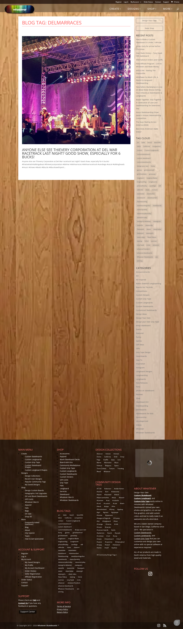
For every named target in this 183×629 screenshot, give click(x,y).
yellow (115, 548)
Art (137, 276)
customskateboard (143, 154)
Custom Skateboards (144, 306)
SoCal (147, 241)
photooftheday (142, 186)
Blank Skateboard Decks (70, 459)
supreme (109, 542)
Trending (121, 468)
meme (109, 524)
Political (99, 465)
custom (107, 503)
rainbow (100, 536)
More (167, 8)
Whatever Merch (32, 502)
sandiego (153, 186)
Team (27, 536)
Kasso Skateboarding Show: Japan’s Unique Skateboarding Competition (148, 115)
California (146, 146)
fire (114, 506)
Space (116, 465)
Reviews (139, 394)
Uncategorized (142, 421)
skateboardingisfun (143, 205)
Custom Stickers (66, 477)
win (156, 257)
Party (138, 387)
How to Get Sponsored (34, 539)
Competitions (141, 291)
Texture (112, 468)
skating (139, 241)
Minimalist (107, 463)
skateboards (157, 205)
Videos (139, 425)
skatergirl (140, 233)
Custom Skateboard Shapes (33, 466)
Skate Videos (151, 237)
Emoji (122, 457)
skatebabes (151, 194)
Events (139, 329)
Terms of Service (64, 606)
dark (122, 503)
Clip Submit (30, 533)
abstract (108, 489)
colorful (116, 500)
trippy (100, 545)
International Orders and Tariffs (149, 60)
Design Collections (32, 476)
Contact (158, 2)
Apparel (28, 505)
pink (113, 530)
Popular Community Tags (35, 482)
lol (98, 521)
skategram (157, 221)
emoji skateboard (143, 325)
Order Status (148, 2)
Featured (140, 333)
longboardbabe (152, 178)
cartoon (100, 500)
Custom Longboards (152, 150)
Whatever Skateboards (145, 257)
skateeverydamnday (144, 213)
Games (139, 341)
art (138, 142)
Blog (27, 527)
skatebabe (140, 194)
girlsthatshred (149, 170)
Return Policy (62, 612)
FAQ (34, 600)
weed (108, 545)
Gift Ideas (140, 344)
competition (156, 146)
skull (119, 539)
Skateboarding (142, 202)
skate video (141, 237)
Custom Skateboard (142, 495)
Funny (138, 337)
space (100, 542)
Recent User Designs (33, 479)
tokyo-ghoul (120, 542)
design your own (142, 166)
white (100, 548)
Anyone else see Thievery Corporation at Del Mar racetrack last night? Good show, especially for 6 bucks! (71, 153)
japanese (109, 515)
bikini (139, 146)
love (116, 521)
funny (153, 166)
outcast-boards (103, 530)
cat (108, 500)
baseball (108, 495)
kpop (113, 460)
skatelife (140, 225)
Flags (98, 460)
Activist (108, 454)
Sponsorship (141, 417)
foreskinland (102, 509)
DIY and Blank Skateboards (36, 496)
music (100, 527)
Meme (99, 463)
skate (147, 190)
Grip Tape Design (143, 352)
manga (100, 524)
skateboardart (152, 198)
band (99, 495)
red (109, 536)
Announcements (143, 272)
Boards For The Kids (144, 287)
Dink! (115, 457)
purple (118, 533)
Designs (133, 8)
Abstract (100, 454)
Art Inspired (141, 279)
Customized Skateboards (146, 310)
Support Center (27, 611)
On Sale (28, 514)
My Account (135, 2)
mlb (116, 524)
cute (115, 503)
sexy (115, 536)
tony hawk (140, 245)
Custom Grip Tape (143, 299)
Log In (126, 2)
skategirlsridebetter (144, 221)
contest (139, 150)
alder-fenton (119, 489)
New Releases (142, 383)
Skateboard (64, 494)
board (122, 498)
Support (166, 2)
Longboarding (142, 375)
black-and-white (103, 498)
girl (99, 512)
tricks (148, 245)
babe (143, 142)
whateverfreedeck (143, 249)
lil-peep (117, 518)
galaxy (121, 509)
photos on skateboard (145, 390)
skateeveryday (142, 217)
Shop (151, 8)
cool (99, 503)
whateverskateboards (144, 253)
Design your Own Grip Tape (147, 322)
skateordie (149, 225)
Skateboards (141, 409)
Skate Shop (149, 28)
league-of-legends (104, 518)
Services (63, 491)
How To (139, 360)
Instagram (140, 367)
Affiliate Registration (33, 577)
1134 (99, 489)
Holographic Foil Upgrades (36, 493)
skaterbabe (157, 229)
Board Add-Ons (66, 462)
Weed (99, 471)
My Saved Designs (32, 484)
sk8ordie (140, 190)
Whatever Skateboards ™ (48, 625)
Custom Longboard (142, 498)
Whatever (140, 429)
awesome (115, 492)
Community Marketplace (70, 465)
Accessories (65, 453)
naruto (108, 527)
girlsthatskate (142, 174)
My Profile (29, 565)
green (106, 512)
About (27, 530)
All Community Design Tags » (107, 555)
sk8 (159, 186)
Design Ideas (141, 314)
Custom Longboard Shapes (36, 470)
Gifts (138, 348)
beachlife (157, 142)
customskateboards (144, 162)
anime (100, 492)
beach (150, 142)
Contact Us (23, 603)
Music (116, 463)
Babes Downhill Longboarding (148, 283)
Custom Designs (143, 295)
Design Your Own (149, 20)
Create (114, 8)
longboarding (141, 182)
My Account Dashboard (34, 568)
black (117, 495)
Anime (99, 457)
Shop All (28, 516)
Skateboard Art (142, 402)
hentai (100, 515)
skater (149, 229)
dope (107, 506)
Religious (108, 465)
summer (154, 241)
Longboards (153, 182)
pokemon (101, 533)
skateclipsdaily (142, 209)
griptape (115, 512)
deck (99, 506)
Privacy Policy (62, 609)
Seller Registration (32, 574)
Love (119, 460)
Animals (116, 454)
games (139, 170)
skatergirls (149, 233)
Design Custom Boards (34, 490)
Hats (27, 508)
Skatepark (140, 229)
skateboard (141, 198)
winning (139, 261)
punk (110, 533)
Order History (30, 571)
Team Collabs (101, 468)
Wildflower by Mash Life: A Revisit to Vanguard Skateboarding (147, 80)
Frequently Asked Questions (32, 523)
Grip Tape (64, 482)
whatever (156, 245)
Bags (27, 511)
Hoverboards (141, 356)
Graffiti (105, 460)
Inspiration (140, 364)
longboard (140, 178)
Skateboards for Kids (144, 413)
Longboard (64, 488)
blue (114, 498)
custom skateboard (143, 158)
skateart (154, 190)
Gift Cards (29, 499)
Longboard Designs (144, 371)
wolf (107, 548)
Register (119, 2)
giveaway (152, 174)
